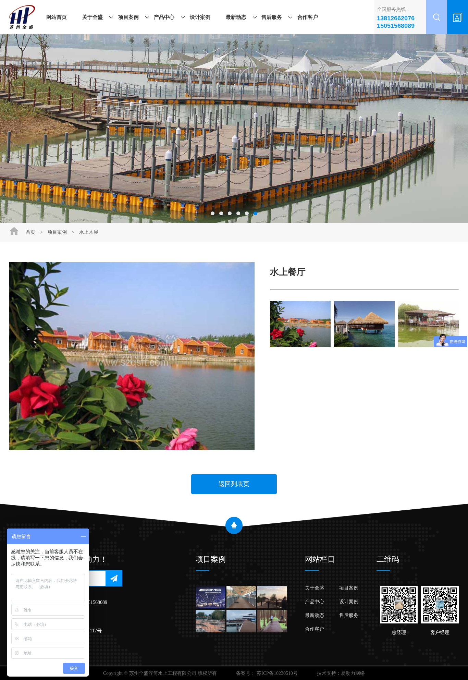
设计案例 (200, 17)
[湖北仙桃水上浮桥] (272, 621)
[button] (212, 213)
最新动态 (236, 17)
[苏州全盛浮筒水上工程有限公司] (22, 17)
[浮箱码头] (241, 621)
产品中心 (164, 17)
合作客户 (307, 17)
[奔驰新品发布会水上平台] (210, 597)
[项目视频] (272, 597)
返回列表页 (234, 484)
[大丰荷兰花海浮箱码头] (210, 621)
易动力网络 (353, 673)
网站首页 (56, 17)
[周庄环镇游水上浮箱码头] (241, 597)
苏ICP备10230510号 (277, 673)
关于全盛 (92, 17)
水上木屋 (88, 232)
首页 (30, 232)
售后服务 (271, 17)
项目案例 (128, 17)
